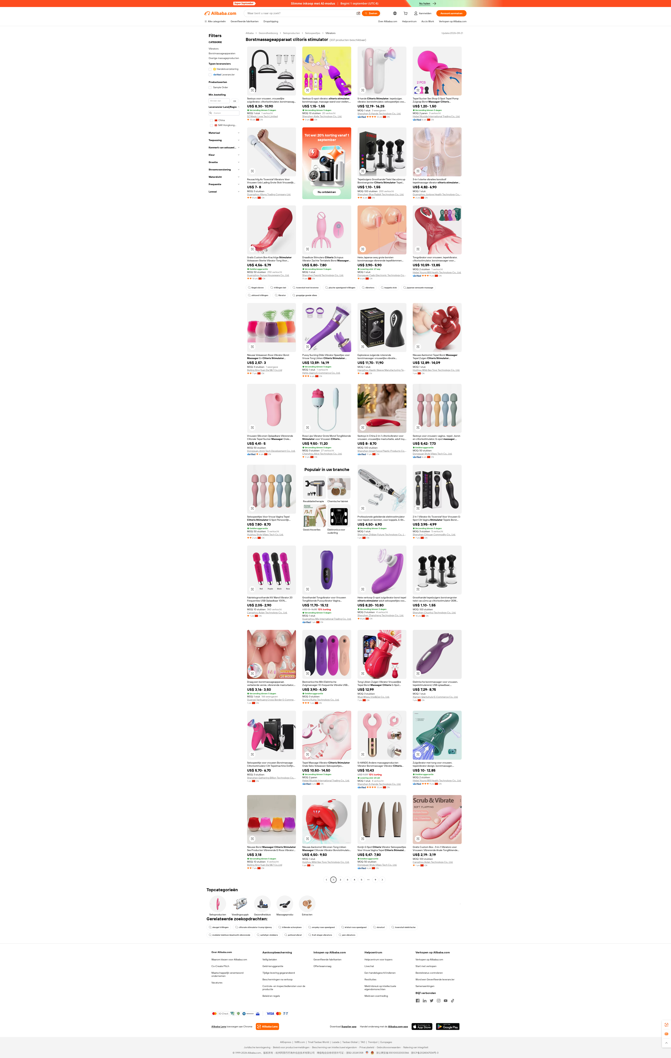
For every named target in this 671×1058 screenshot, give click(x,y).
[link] (666, 1024)
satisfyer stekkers (269, 935)
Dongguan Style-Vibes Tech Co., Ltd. (432, 453)
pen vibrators (348, 935)
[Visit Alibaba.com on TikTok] (452, 1001)
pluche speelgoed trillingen (342, 287)
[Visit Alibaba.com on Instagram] (438, 1001)
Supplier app (348, 1026)
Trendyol (372, 1042)
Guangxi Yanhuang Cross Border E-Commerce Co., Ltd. (271, 699)
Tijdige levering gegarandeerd (278, 972)
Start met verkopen (426, 966)
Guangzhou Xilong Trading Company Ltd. (269, 194)
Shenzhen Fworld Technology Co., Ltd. (323, 275)
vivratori (381, 927)
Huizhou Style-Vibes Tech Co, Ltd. (265, 534)
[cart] (406, 13)
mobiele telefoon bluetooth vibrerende (231, 935)
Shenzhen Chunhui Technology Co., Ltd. (434, 612)
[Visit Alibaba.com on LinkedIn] (425, 1001)
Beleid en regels (271, 995)
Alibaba (250, 33)
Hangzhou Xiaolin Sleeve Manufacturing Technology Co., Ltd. (382, 370)
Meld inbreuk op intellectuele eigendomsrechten (380, 988)
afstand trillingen (259, 295)
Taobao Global (350, 1042)
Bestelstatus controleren (429, 972)
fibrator (282, 295)
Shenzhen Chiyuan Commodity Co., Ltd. (434, 534)
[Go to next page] (382, 880)
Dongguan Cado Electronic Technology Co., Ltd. (382, 275)
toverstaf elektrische (405, 927)
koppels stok (390, 287)
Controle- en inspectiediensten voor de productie (283, 988)
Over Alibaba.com (221, 952)
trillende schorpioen (292, 927)
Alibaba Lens (218, 1026)
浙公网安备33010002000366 (392, 1052)
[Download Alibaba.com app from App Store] (422, 1026)
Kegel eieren (257, 287)
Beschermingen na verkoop (277, 979)
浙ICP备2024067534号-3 (424, 1052)
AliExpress (285, 1042)
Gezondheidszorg (268, 33)
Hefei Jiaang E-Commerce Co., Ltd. (321, 372)
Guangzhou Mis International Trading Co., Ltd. (326, 618)
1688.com (299, 1042)
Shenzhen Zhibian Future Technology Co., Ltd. (382, 534)
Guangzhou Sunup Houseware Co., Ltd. (268, 275)
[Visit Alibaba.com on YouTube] (445, 1001)
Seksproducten (291, 33)
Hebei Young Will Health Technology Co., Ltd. (437, 272)
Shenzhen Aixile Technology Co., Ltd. (322, 116)
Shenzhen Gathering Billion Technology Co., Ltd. (271, 777)
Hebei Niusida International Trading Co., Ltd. (436, 116)
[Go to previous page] (326, 880)
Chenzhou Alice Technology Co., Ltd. (322, 453)
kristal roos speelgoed (355, 927)
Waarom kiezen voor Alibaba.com (229, 959)
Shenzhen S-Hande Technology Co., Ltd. (379, 113)
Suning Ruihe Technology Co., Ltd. (320, 699)
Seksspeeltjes (312, 33)
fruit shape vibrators (322, 935)
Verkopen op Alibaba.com (429, 959)
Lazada (335, 1042)
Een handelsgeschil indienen (380, 972)
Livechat (369, 966)
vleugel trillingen (220, 927)
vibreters (369, 287)
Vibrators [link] (331, 33)
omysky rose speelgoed (323, 927)
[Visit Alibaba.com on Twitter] (432, 1001)
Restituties (370, 979)
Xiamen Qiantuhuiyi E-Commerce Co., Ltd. (435, 696)
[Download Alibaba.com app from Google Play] (448, 1026)
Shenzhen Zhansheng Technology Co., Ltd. (381, 615)
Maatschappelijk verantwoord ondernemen (227, 974)
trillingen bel (280, 287)
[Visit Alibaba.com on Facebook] (418, 1001)
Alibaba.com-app (398, 1026)
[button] (358, 13)
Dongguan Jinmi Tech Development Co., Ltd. (271, 450)
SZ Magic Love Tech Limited (262, 116)
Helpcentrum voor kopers (378, 959)
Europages (386, 1042)
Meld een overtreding (376, 995)
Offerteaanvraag (322, 966)
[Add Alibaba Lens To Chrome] (267, 1026)
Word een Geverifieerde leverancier (435, 979)
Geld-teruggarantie (272, 966)
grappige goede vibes (306, 295)
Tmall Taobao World (318, 1042)
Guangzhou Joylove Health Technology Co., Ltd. (437, 194)
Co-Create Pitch (220, 966)
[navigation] (224, 456)
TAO (362, 1042)
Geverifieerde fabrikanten (327, 959)
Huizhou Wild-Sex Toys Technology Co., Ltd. (436, 370)
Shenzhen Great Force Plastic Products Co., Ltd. (382, 450)
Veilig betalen (269, 959)
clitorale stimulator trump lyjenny (255, 927)
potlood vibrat (295, 935)
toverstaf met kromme (307, 287)
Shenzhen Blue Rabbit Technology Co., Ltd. (381, 194)
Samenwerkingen (425, 986)
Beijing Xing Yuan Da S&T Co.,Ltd (264, 370)
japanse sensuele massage (420, 287)
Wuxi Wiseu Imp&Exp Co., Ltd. (373, 696)
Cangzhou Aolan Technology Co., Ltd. (267, 612)
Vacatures (216, 982)
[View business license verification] (367, 1053)
